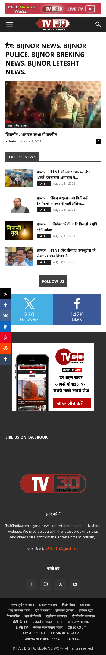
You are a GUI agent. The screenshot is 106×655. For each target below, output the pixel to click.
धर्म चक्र (85, 604)
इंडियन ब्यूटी (86, 610)
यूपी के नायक (42, 610)
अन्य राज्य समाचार (78, 621)
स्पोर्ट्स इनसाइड (42, 621)
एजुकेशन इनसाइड (56, 616)
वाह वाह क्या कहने (19, 610)
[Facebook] (31, 584)
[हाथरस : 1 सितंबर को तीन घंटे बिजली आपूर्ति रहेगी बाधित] (19, 230)
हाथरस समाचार (48, 604)
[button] (9, 24)
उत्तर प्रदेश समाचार (17, 125)
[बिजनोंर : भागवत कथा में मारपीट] (53, 104)
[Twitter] (60, 584)
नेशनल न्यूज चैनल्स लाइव (48, 627)
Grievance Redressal (42, 639)
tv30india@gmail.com (62, 548)
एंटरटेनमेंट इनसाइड (83, 616)
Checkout (77, 627)
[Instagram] (45, 584)
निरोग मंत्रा (68, 604)
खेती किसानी (20, 621)
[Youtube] (75, 584)
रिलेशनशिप (13, 616)
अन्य (60, 621)
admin (10, 141)
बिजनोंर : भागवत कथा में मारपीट (31, 134)
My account (34, 633)
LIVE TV (22, 627)
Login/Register (65, 633)
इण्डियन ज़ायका (64, 610)
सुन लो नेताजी (33, 616)
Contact (75, 639)
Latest (44, 184)
